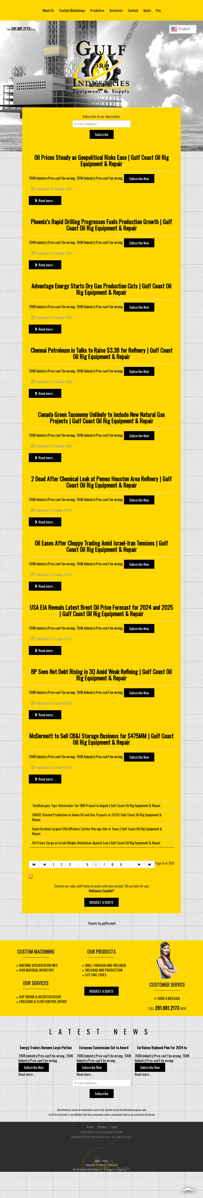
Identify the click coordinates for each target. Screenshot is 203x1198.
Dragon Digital (115, 1169)
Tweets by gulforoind (102, 923)
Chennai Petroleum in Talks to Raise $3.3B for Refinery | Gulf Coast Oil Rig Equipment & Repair (102, 353)
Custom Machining (72, 10)
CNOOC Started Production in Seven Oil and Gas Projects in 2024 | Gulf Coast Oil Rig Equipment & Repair (97, 817)
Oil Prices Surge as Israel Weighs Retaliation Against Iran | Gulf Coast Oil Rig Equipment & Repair (96, 842)
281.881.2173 (20, 28)
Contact (133, 10)
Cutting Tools (96, 974)
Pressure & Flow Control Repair (43, 1001)
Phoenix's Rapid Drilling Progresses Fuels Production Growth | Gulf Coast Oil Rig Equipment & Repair (101, 224)
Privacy (102, 1126)
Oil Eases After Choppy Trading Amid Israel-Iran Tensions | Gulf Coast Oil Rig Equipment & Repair (101, 546)
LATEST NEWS (101, 1031)
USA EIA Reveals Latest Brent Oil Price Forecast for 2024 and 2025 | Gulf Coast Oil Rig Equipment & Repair (101, 610)
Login (113, 1126)
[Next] (139, 864)
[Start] (34, 864)
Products (97, 10)
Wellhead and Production (103, 970)
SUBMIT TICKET (102, 1163)
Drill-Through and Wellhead (105, 965)
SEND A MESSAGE (169, 998)
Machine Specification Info (38, 965)
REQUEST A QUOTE (101, 902)
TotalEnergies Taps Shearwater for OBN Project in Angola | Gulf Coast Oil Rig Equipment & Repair (96, 805)
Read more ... (47, 200)
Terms (90, 1126)
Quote (147, 10)
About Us (48, 10)
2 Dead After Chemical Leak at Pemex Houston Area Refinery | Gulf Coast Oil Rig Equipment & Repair (101, 481)
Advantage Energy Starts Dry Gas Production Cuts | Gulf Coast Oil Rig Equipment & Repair (101, 288)
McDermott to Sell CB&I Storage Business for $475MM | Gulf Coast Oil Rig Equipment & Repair (101, 738)
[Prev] (44, 864)
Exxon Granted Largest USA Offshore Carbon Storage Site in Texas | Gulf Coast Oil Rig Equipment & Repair (97, 831)
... (78, 864)
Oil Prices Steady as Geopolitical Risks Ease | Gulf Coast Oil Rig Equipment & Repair (101, 160)
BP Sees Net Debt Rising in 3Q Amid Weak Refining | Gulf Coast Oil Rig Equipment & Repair (101, 674)
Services (116, 10)
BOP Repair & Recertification (40, 996)
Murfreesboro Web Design (86, 1169)
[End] (150, 864)
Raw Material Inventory (36, 970)
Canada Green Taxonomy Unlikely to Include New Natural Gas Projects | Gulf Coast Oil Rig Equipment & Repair (101, 417)
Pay (158, 10)
